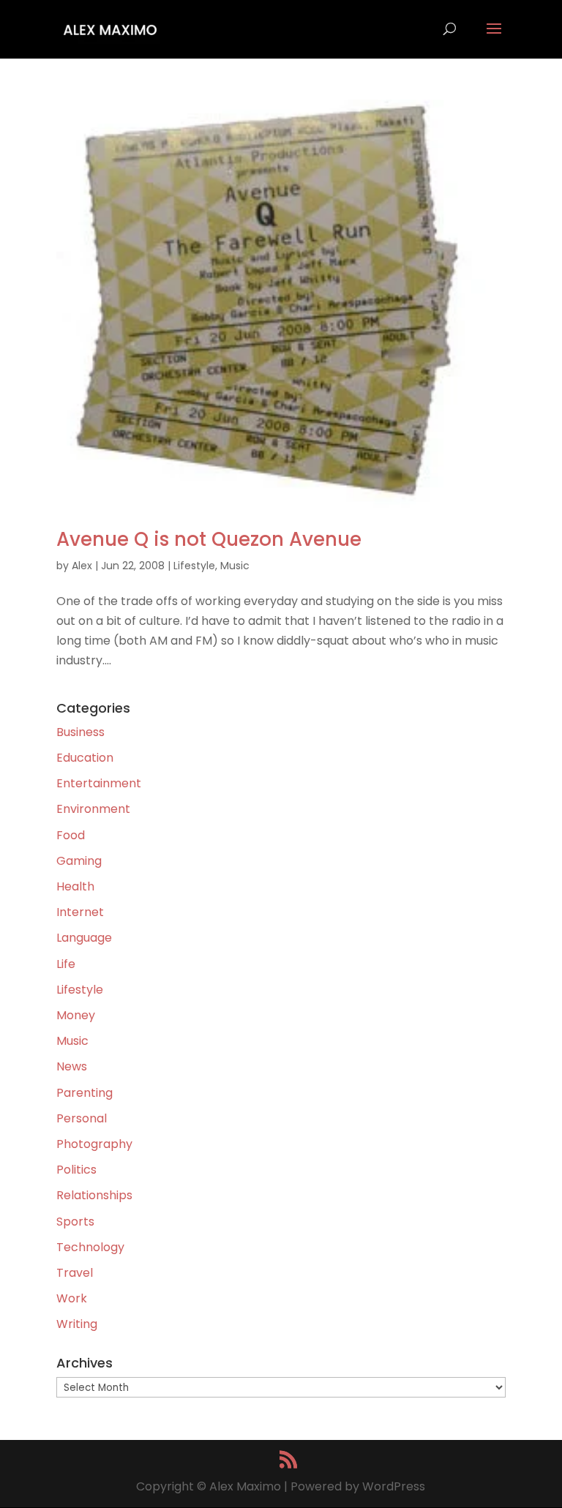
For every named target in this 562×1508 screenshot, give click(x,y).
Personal (81, 1118)
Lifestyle (194, 565)
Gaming (79, 860)
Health (75, 886)
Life (65, 964)
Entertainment (98, 783)
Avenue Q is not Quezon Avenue (208, 539)
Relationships (94, 1195)
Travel (74, 1272)
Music (235, 565)
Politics (76, 1169)
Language (84, 937)
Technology (90, 1247)
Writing (76, 1324)
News (71, 1066)
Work (71, 1298)
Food (70, 835)
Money (75, 1015)
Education (84, 757)
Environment (93, 808)
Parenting (84, 1092)
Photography (94, 1144)
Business (80, 732)
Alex (82, 565)
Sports (75, 1221)
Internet (80, 912)
